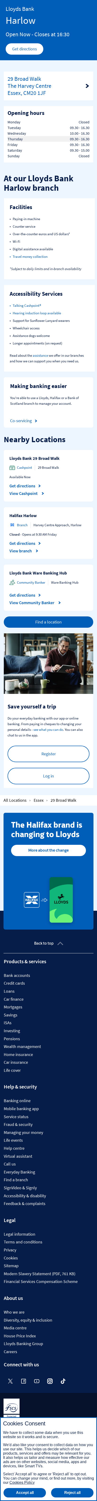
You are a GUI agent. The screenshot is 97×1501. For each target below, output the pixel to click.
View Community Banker (32, 602)
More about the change (48, 850)
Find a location (48, 622)
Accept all (25, 1493)
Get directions (27, 50)
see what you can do (48, 729)
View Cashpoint (24, 493)
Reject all (72, 1493)
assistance (40, 355)
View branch (21, 551)
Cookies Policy (22, 1483)
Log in (48, 776)
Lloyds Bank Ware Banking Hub (38, 573)
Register (48, 754)
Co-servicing (21, 420)
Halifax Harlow (23, 515)
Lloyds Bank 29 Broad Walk (34, 458)
